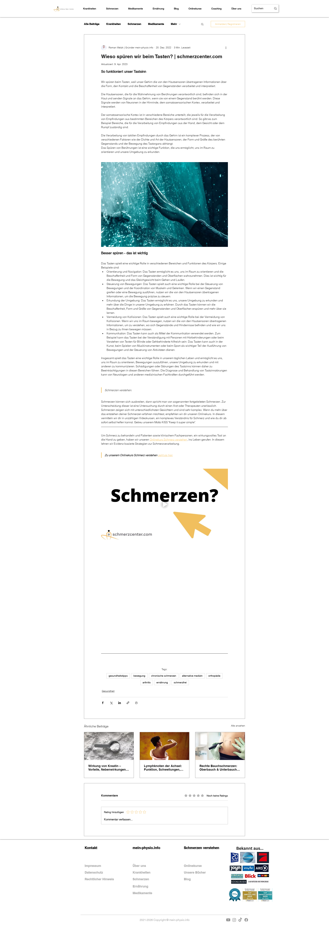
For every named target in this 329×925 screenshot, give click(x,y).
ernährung (162, 636)
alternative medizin (192, 630)
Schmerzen (134, 23)
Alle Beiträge (91, 23)
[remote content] (164, 572)
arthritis (147, 636)
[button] (202, 24)
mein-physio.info (146, 802)
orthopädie (214, 630)
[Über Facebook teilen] (102, 657)
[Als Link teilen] (128, 657)
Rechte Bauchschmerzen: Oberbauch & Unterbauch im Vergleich (218, 722)
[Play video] (164, 504)
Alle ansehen (238, 680)
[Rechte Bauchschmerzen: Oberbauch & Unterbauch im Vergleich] (220, 700)
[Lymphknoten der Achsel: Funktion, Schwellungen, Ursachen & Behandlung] (164, 700)
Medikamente (156, 23)
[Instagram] (234, 874)
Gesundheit (108, 645)
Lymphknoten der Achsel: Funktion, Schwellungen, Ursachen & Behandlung (163, 722)
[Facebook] (246, 874)
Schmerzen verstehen (201, 802)
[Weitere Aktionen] (226, 47)
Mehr (174, 23)
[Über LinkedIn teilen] (119, 657)
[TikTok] (240, 874)
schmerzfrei (180, 636)
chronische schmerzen (163, 630)
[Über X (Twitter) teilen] (111, 657)
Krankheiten (113, 23)
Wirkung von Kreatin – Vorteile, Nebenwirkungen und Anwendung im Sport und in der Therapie (107, 722)
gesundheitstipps (118, 630)
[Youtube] (228, 874)
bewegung (139, 630)
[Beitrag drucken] (136, 657)
